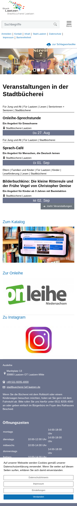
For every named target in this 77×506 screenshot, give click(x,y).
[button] (6, 61)
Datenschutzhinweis (38, 477)
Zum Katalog (14, 222)
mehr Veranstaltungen (59, 206)
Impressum (38, 484)
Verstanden (38, 497)
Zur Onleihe (13, 273)
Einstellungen (38, 490)
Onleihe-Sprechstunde (22, 118)
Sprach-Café (13, 148)
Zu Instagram (14, 317)
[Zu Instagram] (38, 339)
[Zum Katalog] (38, 244)
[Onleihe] (38, 295)
